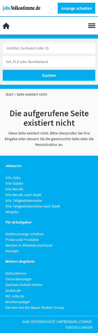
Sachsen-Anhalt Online (23, 284)
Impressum (67, 321)
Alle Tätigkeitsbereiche (23, 200)
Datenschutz (43, 321)
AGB (25, 321)
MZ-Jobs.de (14, 296)
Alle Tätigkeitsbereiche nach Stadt (32, 206)
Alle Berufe (14, 189)
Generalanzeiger (18, 279)
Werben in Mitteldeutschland (28, 245)
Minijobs (12, 211)
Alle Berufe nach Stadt (23, 194)
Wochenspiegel (17, 301)
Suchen (49, 75)
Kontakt (12, 251)
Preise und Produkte (22, 239)
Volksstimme (15, 273)
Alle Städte (14, 183)
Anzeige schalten (76, 8)
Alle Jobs (12, 177)
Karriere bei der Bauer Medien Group (34, 307)
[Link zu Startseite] (23, 7)
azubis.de (13, 290)
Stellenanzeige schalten (24, 233)
